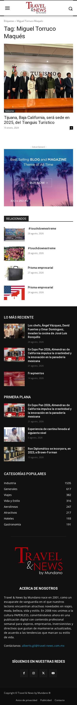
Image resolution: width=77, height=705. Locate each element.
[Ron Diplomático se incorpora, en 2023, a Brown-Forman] (14, 454)
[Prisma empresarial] (14, 273)
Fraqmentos (36, 373)
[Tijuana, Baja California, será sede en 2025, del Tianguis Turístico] (38, 78)
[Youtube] (53, 673)
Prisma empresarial (40, 267)
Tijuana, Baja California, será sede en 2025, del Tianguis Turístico (36, 120)
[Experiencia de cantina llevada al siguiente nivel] (14, 434)
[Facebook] (24, 673)
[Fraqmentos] (14, 378)
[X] (43, 673)
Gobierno (9, 110)
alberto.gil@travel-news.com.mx (43, 646)
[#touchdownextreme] (14, 234)
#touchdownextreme (42, 228)
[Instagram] (34, 673)
